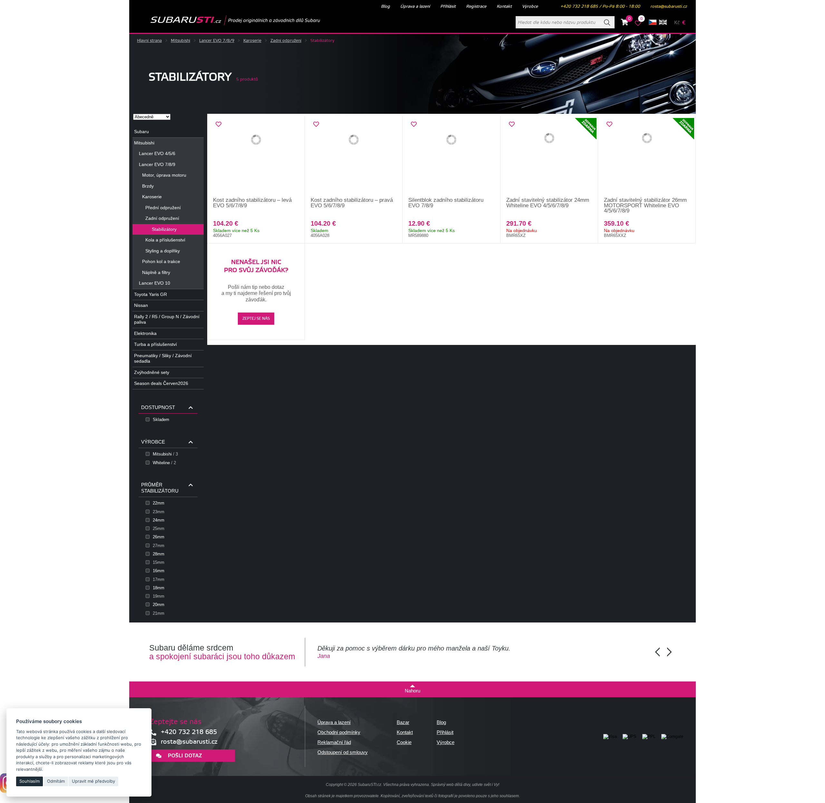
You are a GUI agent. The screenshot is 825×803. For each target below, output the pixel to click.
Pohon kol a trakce (161, 261)
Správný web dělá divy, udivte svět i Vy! (465, 784)
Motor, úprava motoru (164, 175)
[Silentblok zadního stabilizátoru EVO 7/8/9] (451, 157)
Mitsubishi (180, 40)
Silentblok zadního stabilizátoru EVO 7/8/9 (445, 203)
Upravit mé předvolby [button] (93, 781)
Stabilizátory (164, 229)
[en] (663, 22)
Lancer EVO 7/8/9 (216, 40)
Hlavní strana (149, 40)
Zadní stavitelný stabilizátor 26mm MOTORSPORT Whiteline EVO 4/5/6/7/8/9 (645, 205)
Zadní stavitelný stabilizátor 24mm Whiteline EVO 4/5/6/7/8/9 (547, 203)
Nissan (141, 305)
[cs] (652, 22)
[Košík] (624, 23)
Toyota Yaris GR (150, 294)
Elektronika (145, 333)
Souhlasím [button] (29, 781)
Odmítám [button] (56, 781)
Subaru (141, 131)
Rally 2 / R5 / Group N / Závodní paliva (166, 319)
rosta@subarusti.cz (668, 6)
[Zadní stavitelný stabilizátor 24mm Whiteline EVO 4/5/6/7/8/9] (549, 157)
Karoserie (252, 40)
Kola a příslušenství (165, 239)
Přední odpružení (163, 207)
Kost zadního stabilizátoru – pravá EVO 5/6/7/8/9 (352, 203)
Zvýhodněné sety (151, 372)
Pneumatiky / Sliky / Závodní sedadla (163, 358)
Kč (677, 23)
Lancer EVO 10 (154, 283)
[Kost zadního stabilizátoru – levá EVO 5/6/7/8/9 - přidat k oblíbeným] (218, 124)
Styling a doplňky (162, 250)
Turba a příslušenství (155, 344)
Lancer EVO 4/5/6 (157, 153)
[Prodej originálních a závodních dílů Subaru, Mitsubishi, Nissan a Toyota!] (225, 20)
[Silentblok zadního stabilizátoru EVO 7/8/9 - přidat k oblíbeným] (414, 124)
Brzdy (148, 186)
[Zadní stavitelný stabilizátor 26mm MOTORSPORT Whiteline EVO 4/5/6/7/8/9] (647, 157)
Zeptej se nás (256, 318)
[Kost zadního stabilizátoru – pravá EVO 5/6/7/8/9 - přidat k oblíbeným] (316, 124)
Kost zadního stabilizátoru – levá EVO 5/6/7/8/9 (252, 203)
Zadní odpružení (285, 40)
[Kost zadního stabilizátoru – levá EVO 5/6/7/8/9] (256, 157)
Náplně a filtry (156, 272)
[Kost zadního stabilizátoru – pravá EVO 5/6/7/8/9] (354, 157)
